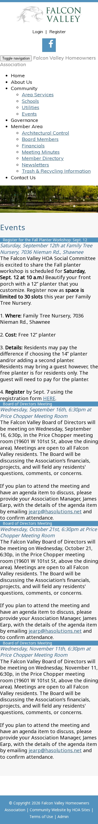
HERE (49, 398)
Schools (30, 101)
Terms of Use (41, 816)
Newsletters (35, 165)
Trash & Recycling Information (56, 171)
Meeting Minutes (41, 152)
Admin (63, 816)
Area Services (38, 94)
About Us (21, 82)
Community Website (48, 809)
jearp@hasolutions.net (55, 511)
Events (29, 114)
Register (57, 31)
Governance (24, 120)
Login (37, 31)
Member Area (27, 126)
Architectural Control (45, 133)
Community (24, 88)
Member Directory (43, 158)
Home (18, 75)
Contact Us (23, 177)
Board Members (40, 139)
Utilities (30, 107)
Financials (33, 146)
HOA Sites (81, 809)
